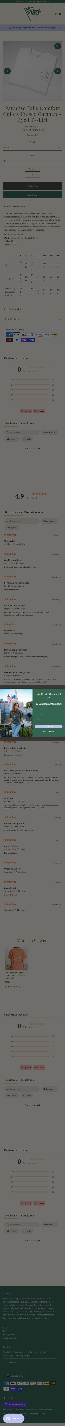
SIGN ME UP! (49, 726)
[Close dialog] (63, 691)
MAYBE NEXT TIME (49, 731)
